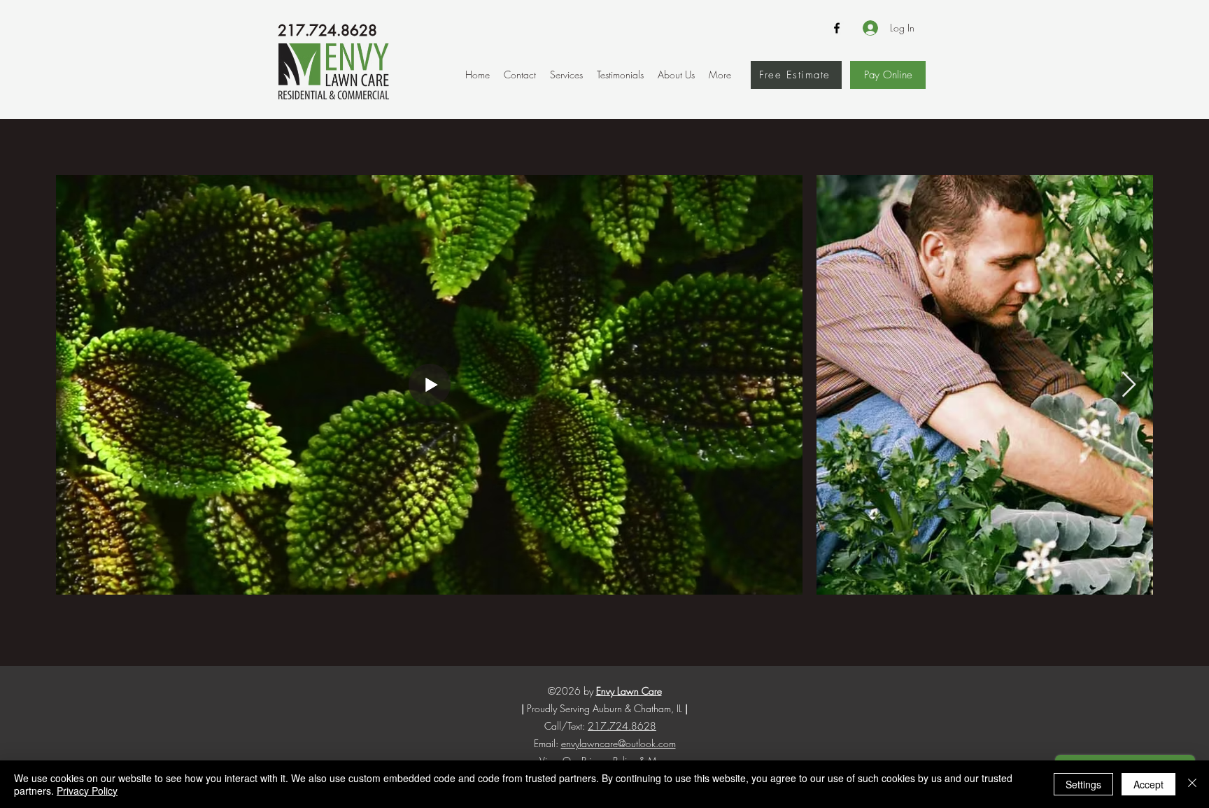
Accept (1148, 784)
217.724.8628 (327, 30)
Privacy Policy (87, 791)
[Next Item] (1129, 385)
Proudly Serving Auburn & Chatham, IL (604, 708)
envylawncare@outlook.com (618, 743)
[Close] (1192, 784)
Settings (1083, 784)
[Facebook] (837, 28)
